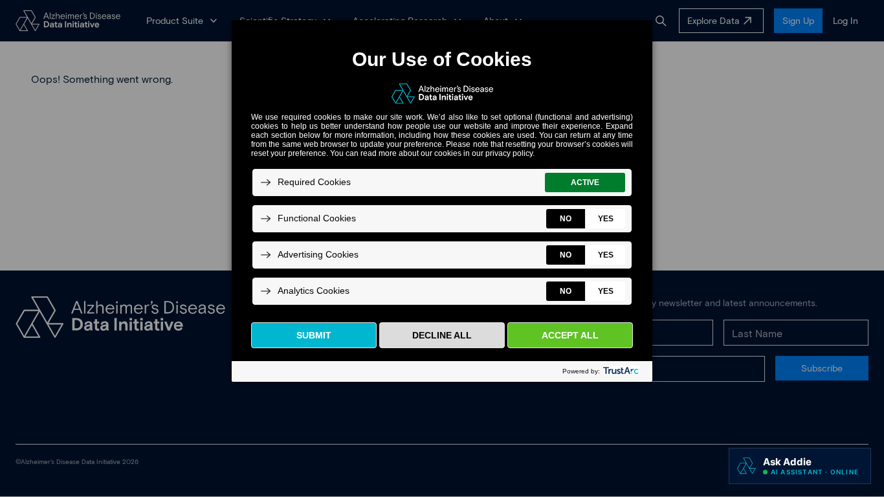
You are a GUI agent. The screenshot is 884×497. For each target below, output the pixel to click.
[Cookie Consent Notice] (442, 201)
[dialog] (442, 200)
